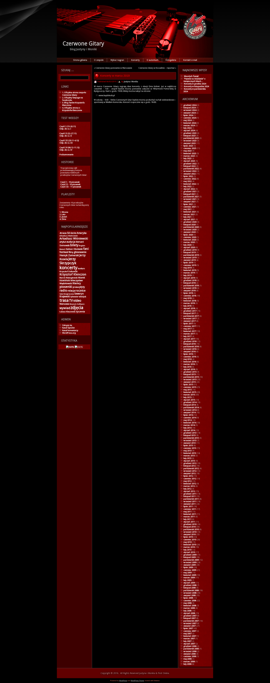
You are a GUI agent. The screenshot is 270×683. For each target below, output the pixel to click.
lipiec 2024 (188, 115)
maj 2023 (187, 151)
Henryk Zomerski (69, 255)
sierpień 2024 (189, 113)
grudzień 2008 (189, 585)
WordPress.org (69, 333)
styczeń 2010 (189, 552)
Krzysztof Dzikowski (69, 271)
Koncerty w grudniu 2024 (195, 84)
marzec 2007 (189, 638)
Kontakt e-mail (190, 60)
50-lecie (71, 233)
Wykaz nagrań (117, 60)
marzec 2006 (189, 661)
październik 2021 (191, 196)
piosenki (66, 287)
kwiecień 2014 (189, 422)
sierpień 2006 (189, 654)
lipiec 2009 (188, 567)
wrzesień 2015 (189, 379)
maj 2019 (187, 268)
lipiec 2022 (188, 176)
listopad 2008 (189, 588)
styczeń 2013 (189, 461)
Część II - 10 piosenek (70, 184)
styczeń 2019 (189, 278)
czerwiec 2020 (189, 237)
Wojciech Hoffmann (77, 304)
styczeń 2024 (189, 130)
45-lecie (63, 233)
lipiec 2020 (188, 235)
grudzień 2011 (189, 494)
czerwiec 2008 (189, 600)
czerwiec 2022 (189, 179)
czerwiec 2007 (189, 631)
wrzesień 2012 (189, 471)
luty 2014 (187, 428)
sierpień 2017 (189, 321)
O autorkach (152, 60)
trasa (64, 300)
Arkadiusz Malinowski (69, 236)
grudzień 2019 (189, 250)
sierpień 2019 (189, 260)
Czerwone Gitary (83, 43)
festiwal (64, 252)
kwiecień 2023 (189, 153)
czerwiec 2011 (189, 509)
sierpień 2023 (189, 143)
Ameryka (81, 233)
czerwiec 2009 (189, 570)
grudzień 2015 (189, 372)
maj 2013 (187, 450)
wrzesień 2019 (189, 257)
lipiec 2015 (188, 384)
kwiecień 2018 (189, 301)
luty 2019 (187, 275)
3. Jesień (63, 217)
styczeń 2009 (189, 583)
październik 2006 (191, 649)
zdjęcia (77, 307)
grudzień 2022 (189, 163)
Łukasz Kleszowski (67, 312)
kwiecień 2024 (189, 123)
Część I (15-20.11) (68, 126)
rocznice (80, 290)
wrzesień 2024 (189, 110)
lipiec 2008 (188, 598)
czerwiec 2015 (189, 387)
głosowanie (80, 252)
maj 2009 (187, 572)
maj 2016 (187, 359)
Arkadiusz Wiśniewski (74, 238)
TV (71, 300)
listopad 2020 (189, 224)
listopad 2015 (189, 374)
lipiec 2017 (188, 323)
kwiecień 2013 (189, 453)
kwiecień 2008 (189, 605)
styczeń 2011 (189, 522)
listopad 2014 (189, 405)
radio (63, 290)
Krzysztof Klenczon (73, 274)
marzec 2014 (189, 425)
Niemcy (77, 283)
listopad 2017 (189, 313)
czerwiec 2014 (189, 417)
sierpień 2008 (189, 595)
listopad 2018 (189, 283)
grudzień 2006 (189, 646)
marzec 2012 (189, 486)
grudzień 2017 (189, 311)
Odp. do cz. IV (66, 150)
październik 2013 (191, 438)
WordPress (123, 680)
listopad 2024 (189, 107)
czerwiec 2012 (189, 478)
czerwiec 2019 (189, 265)
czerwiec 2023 (189, 148)
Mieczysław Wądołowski (71, 282)
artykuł (63, 242)
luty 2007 (187, 641)
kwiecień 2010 (189, 544)
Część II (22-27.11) (68, 133)
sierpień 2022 (189, 174)
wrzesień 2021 (189, 199)
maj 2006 (187, 659)
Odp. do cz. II (66, 136)
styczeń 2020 (189, 247)
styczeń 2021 (189, 219)
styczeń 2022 (189, 189)
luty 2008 (187, 611)
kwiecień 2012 (189, 483)
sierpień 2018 (189, 290)
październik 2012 (191, 468)
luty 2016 (187, 367)
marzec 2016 (189, 364)
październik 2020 (191, 227)
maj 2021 (187, 209)
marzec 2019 (189, 273)
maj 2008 (187, 603)
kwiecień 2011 (189, 514)
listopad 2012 (189, 466)
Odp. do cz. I (65, 129)
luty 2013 (187, 458)
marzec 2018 (189, 303)
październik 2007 (191, 621)
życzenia (80, 311)
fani (86, 249)
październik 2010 (191, 529)
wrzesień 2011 (189, 501)
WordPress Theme (137, 680)
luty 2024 (187, 128)
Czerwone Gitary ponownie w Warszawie (113, 68)
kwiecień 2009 (189, 575)
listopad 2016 (189, 344)
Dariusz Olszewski (74, 249)
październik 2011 (191, 499)
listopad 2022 (189, 166)
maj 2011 (187, 511)
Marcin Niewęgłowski (69, 278)
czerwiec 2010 (189, 539)
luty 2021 (187, 217)
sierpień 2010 (189, 534)
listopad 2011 (189, 496)
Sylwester (74, 297)
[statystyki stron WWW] (70, 347)
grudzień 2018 (189, 280)
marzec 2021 (189, 214)
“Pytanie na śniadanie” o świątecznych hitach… (194, 80)
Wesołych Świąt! (191, 76)
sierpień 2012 (189, 473)
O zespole (98, 60)
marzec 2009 (189, 577)
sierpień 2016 (189, 351)
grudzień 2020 (189, 222)
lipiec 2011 (188, 506)
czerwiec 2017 (189, 326)
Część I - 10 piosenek (70, 182)
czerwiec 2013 (189, 448)
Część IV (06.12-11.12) (70, 147)
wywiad (65, 308)
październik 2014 (191, 407)
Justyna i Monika (131, 82)
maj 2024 (187, 120)
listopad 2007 (189, 618)
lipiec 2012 (188, 476)
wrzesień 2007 (189, 623)
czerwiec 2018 (189, 296)
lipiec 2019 (188, 262)
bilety (74, 245)
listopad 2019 (189, 252)
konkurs (81, 268)
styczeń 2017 (189, 339)
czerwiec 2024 (189, 118)
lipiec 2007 (188, 628)
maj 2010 (187, 542)
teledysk (82, 296)
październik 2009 (191, 560)
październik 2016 (191, 346)
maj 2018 (187, 298)
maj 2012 (187, 481)
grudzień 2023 (189, 133)
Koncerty (135, 60)
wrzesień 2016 (189, 349)
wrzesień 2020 (189, 229)
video (77, 300)
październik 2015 (191, 377)
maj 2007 (187, 633)
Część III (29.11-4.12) (69, 140)
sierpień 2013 (189, 443)
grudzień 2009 (189, 555)
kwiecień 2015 (189, 392)
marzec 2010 (189, 547)
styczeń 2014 (189, 430)
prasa (76, 287)
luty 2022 (187, 186)
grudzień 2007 (189, 616)
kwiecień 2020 (189, 240)
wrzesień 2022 (189, 171)
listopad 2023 (189, 135)
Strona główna (80, 60)
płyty (82, 286)
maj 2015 (187, 389)
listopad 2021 (189, 194)
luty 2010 (187, 550)
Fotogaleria (170, 60)
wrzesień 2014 (189, 410)
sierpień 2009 (189, 565)
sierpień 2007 (189, 626)
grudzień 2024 (189, 105)
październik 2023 (191, 138)
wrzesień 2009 (189, 562)
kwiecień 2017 (189, 331)
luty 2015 (187, 397)
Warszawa (64, 304)
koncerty (68, 267)
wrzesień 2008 (189, 593)
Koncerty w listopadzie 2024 (196, 86)
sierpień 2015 (189, 382)
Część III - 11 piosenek (70, 187)
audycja (70, 241)
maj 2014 (187, 420)
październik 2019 (191, 255)
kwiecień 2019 (189, 270)
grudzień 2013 (189, 433)
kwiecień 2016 (189, 361)
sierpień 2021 (189, 201)
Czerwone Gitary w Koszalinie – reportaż (156, 68)
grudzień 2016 (189, 341)
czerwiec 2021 (189, 207)
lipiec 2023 (188, 146)
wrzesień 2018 (189, 288)
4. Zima (63, 219)
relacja (71, 290)
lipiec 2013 (188, 445)
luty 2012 (187, 489)
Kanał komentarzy (70, 330)
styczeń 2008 (189, 613)
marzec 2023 (189, 156)
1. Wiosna (64, 212)
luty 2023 (187, 158)
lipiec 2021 (188, 204)
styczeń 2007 (189, 644)
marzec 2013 (189, 455)
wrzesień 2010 (189, 532)
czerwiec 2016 (189, 356)
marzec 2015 (189, 394)
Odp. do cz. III (66, 143)
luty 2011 (187, 519)
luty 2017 (187, 336)
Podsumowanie (66, 154)
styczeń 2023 (189, 161)
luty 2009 (187, 580)
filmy (71, 252)
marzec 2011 (189, 516)
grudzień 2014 (189, 402)
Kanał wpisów (68, 328)
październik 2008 (191, 590)
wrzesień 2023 (189, 140)
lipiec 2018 (188, 293)
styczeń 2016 (189, 369)
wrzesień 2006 (189, 651)
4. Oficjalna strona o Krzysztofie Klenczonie (72, 109)
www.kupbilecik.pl (107, 95)
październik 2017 (191, 316)
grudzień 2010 (189, 524)
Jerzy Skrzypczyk (68, 261)
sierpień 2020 (189, 232)
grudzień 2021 (189, 191)
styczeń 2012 (189, 491)
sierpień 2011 (189, 504)
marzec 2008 (189, 608)
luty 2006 (187, 664)
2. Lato (62, 214)
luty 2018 (187, 306)
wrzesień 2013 (189, 440)
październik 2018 (191, 285)
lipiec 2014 (188, 415)
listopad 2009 (189, 557)
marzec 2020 (189, 242)
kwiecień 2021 (189, 212)
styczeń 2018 (189, 308)
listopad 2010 (189, 527)
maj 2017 (187, 329)
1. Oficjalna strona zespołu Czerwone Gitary (74, 93)
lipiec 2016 (188, 354)
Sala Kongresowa (67, 294)
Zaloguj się (67, 325)
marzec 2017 (189, 334)
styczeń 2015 (189, 400)
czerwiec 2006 (189, 656)
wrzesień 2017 (189, 318)
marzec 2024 (189, 125)
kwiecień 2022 (189, 184)
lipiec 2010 (188, 537)
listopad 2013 (189, 435)
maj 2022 (187, 181)
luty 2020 (187, 245)
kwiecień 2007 (189, 636)
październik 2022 (191, 168)
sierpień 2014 (189, 412)
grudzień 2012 (189, 463)
